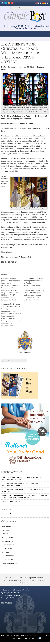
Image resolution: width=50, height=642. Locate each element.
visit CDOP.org (25, 353)
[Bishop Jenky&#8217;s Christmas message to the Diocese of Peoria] (35, 289)
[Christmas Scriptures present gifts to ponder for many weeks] (12, 289)
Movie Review (7, 548)
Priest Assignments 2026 (11, 501)
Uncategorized (7, 559)
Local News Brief (8, 545)
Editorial (5, 534)
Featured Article (7, 537)
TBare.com (34, 638)
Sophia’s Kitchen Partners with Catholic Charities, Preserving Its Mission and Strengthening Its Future (25, 496)
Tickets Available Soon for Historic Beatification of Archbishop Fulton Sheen (24, 490)
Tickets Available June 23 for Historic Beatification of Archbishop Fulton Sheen (21, 484)
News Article (6, 552)
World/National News (9, 563)
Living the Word (7, 541)
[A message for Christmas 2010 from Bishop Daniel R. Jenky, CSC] (12, 315)
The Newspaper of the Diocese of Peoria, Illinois (25, 27)
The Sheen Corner (8, 556)
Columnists (6, 530)
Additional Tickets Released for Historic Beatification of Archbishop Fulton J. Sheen (22, 478)
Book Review (6, 526)
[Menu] (25, 34)
